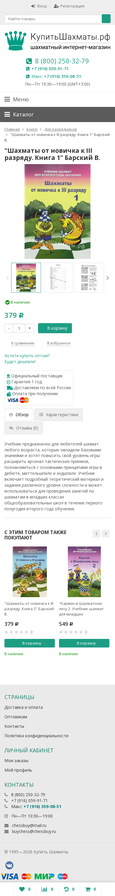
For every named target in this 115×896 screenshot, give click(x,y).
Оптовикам (15, 716)
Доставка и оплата (23, 707)
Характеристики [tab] (62, 414)
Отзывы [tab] (27, 428)
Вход (42, 6)
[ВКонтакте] (9, 865)
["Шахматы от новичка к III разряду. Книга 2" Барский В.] (29, 571)
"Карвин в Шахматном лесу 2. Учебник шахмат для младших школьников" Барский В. (82, 609)
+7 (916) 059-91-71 (50, 68)
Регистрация (72, 6)
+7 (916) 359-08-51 (62, 76)
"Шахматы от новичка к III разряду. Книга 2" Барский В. (29, 609)
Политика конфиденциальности (36, 735)
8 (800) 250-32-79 (62, 60)
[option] (26, 278)
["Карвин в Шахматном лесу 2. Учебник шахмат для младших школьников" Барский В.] (84, 571)
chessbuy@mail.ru (29, 825)
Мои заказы (16, 760)
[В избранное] (51, 653)
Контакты (14, 726)
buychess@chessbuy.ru (34, 831)
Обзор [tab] (22, 414)
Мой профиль (18, 770)
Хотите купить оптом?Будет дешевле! (27, 358)
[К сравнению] (41, 653)
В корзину (57, 328)
